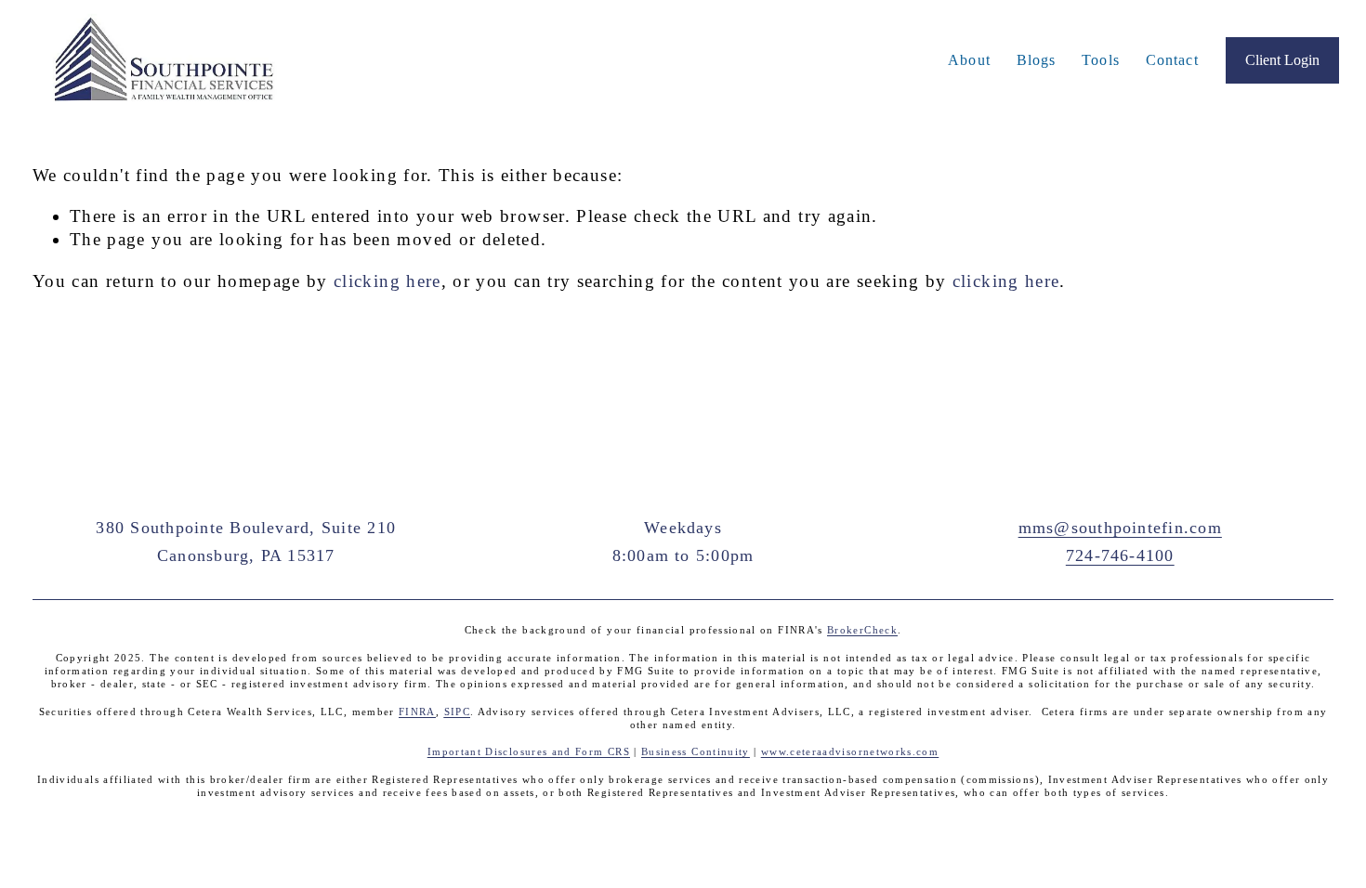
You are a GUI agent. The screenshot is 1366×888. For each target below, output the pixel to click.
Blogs (1037, 60)
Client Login (1282, 60)
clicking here (387, 281)
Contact (1172, 60)
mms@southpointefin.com (1120, 527)
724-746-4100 (1120, 555)
